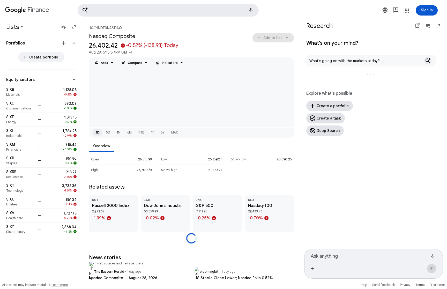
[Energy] (20, 119)
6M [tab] (129, 132)
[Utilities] (20, 202)
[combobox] (369, 255)
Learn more (59, 285)
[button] (168, 10)
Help (364, 285)
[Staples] (20, 160)
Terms (419, 285)
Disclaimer (437, 285)
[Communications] (20, 106)
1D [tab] (97, 132)
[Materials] (20, 92)
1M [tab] (119, 132)
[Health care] (20, 215)
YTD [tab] (141, 132)
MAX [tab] (174, 132)
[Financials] (20, 147)
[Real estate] (20, 174)
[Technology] (20, 188)
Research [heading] (319, 26)
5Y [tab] (163, 132)
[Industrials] (20, 133)
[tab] (101, 146)
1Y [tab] (152, 132)
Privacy (405, 285)
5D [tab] (108, 132)
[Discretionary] (20, 229)
